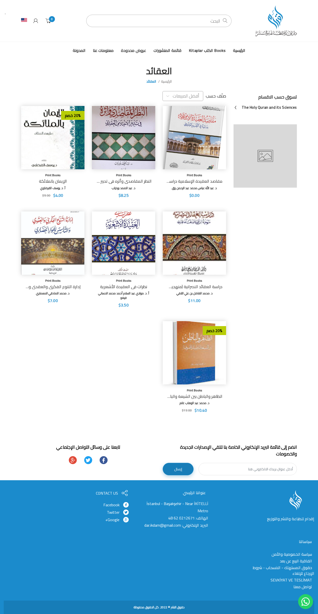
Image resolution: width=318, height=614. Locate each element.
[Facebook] (104, 460)
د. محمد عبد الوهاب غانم (194, 403)
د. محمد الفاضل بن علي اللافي (194, 293)
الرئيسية (166, 81)
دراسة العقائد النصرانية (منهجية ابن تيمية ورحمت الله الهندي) (194, 286)
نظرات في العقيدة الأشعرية (123, 286)
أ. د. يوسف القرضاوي (52, 188)
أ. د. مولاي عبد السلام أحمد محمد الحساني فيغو (123, 295)
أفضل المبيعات (186, 96)
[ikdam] (274, 20)
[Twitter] (88, 460)
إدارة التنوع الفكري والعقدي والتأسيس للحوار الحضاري (53, 286)
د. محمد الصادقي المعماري (53, 293)
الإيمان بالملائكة (53, 181)
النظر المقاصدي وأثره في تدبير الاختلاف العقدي (124, 181)
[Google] (73, 460)
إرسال (178, 469)
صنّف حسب (216, 96)
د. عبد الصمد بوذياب (123, 188)
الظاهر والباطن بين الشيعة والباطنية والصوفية (194, 396)
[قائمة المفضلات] (166, 202)
